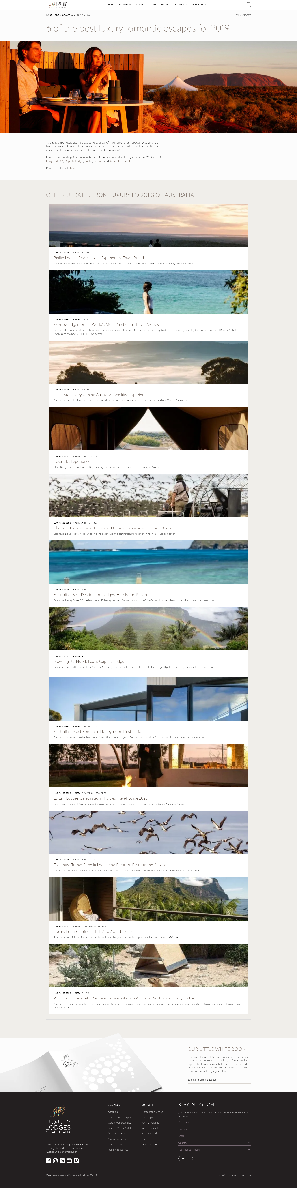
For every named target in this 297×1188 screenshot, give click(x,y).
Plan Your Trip (160, 5)
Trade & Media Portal (119, 1128)
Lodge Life (82, 1145)
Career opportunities (119, 1123)
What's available (150, 1128)
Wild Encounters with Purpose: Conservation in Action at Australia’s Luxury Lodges (125, 998)
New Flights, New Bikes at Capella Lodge (89, 662)
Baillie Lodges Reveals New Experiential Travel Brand (99, 258)
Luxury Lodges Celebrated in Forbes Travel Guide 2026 (101, 798)
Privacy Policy (245, 1175)
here (73, 168)
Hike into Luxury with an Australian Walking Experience (101, 395)
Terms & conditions (227, 1175)
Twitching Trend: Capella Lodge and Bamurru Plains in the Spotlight (112, 865)
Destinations (125, 5)
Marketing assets (117, 1133)
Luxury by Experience (72, 462)
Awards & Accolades (95, 793)
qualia (88, 161)
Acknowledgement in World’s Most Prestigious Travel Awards (106, 325)
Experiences (142, 5)
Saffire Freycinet (119, 161)
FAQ (144, 1139)
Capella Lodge (74, 161)
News (86, 253)
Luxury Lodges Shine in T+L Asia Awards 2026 (93, 932)
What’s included (150, 1123)
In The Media (83, 15)
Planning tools (115, 1144)
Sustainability (180, 5)
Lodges (110, 5)
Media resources (117, 1139)
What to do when (151, 1133)
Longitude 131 (54, 161)
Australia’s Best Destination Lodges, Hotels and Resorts (101, 595)
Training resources (118, 1150)
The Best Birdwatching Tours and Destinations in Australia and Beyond (114, 528)
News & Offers (199, 5)
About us (113, 1112)
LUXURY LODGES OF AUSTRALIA (61, 15)
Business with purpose (120, 1117)
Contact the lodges (152, 1112)
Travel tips (147, 1117)
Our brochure (149, 1144)
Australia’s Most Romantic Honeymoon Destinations (99, 732)
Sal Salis (98, 161)
